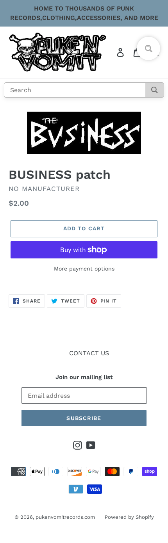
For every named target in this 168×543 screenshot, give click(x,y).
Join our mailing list (84, 377)
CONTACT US (89, 353)
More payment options (84, 268)
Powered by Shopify (129, 517)
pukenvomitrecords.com (65, 517)
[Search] (154, 90)
